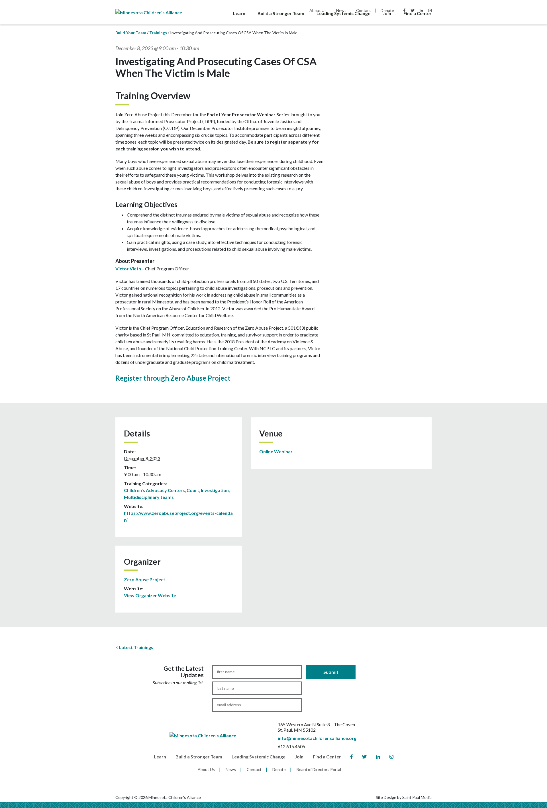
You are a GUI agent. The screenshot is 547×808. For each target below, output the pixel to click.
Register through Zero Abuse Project (172, 378)
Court (193, 490)
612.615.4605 (291, 746)
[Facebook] (351, 757)
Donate (279, 769)
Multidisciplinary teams (149, 497)
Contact (254, 769)
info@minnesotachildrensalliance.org (317, 738)
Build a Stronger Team (281, 13)
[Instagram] (391, 757)
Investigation (215, 490)
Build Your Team (130, 32)
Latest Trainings (136, 647)
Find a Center (417, 13)
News (231, 769)
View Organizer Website (150, 595)
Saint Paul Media (417, 797)
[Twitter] (364, 757)
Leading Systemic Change (343, 13)
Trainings (158, 32)
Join (387, 13)
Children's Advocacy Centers (154, 490)
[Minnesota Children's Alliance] (148, 12)
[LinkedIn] (378, 757)
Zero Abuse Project (144, 579)
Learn (239, 13)
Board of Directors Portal (319, 769)
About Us (206, 769)
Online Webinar (276, 451)
